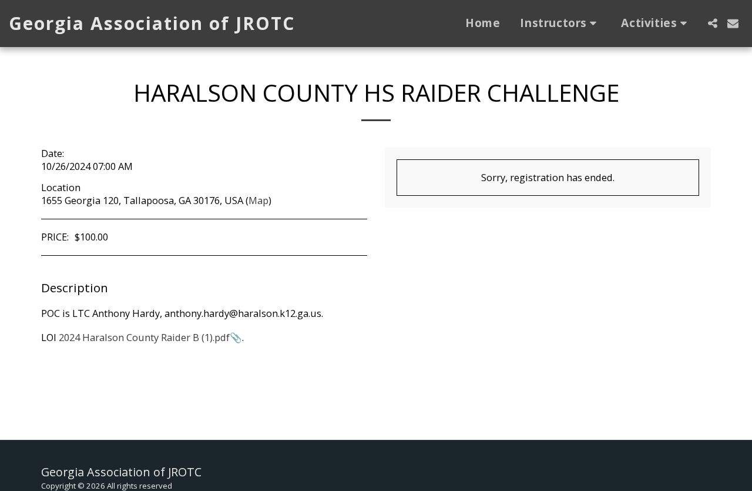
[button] (560, 23)
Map (258, 200)
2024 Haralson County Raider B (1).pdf (144, 337)
